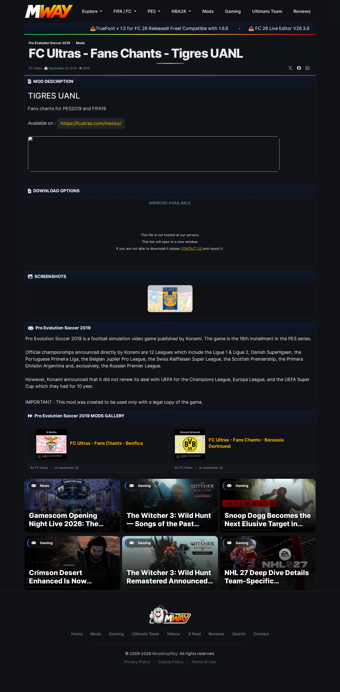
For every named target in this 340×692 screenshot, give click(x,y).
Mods (208, 11)
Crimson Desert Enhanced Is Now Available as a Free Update (60, 585)
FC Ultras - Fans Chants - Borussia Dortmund (246, 443)
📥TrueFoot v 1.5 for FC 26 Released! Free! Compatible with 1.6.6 (139, 28)
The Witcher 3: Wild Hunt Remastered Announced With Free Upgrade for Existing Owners (169, 585)
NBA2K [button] (179, 11)
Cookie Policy (170, 661)
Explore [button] (90, 11)
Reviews (302, 11)
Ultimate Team (267, 11)
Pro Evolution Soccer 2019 (50, 43)
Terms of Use (203, 661)
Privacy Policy (137, 661)
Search (239, 634)
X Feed (194, 634)
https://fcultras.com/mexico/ (91, 123)
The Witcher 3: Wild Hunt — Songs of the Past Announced (169, 524)
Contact (261, 634)
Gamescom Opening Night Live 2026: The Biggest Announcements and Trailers (70, 528)
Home (77, 634)
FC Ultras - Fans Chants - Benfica (106, 443)
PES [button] (152, 11)
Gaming (233, 11)
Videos (173, 634)
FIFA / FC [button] (123, 11)
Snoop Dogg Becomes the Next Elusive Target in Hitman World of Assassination (267, 528)
